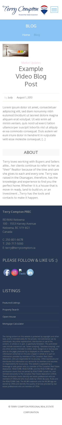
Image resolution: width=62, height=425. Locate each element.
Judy (10, 97)
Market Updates (31, 62)
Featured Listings (11, 302)
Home (26, 35)
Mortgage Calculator (13, 323)
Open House (9, 316)
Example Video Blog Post (31, 76)
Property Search (11, 309)
